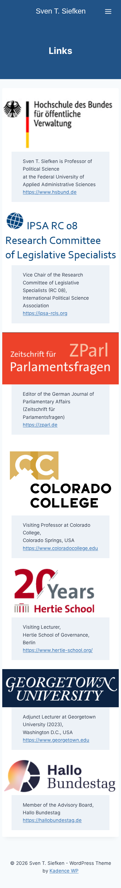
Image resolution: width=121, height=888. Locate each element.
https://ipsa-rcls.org (45, 313)
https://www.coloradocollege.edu (60, 548)
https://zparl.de (40, 425)
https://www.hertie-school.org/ (58, 650)
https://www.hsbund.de (50, 192)
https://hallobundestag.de (52, 820)
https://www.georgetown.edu (56, 740)
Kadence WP (64, 871)
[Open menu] (108, 11)
